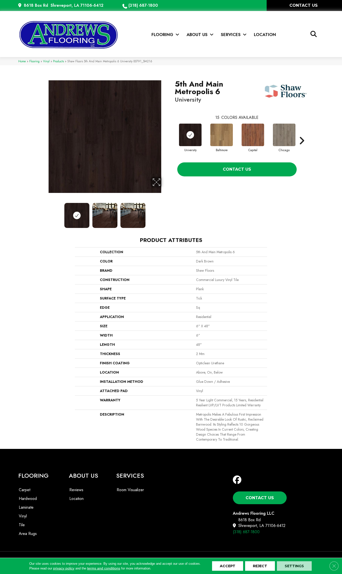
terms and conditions (103, 568)
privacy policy (63, 568)
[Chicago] (284, 134)
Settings (294, 566)
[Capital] (252, 134)
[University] (190, 134)
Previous (45, 212)
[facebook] (238, 480)
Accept (227, 566)
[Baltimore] (221, 134)
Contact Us (237, 169)
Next (164, 212)
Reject (260, 566)
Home (22, 61)
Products (58, 61)
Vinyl (46, 61)
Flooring (34, 61)
